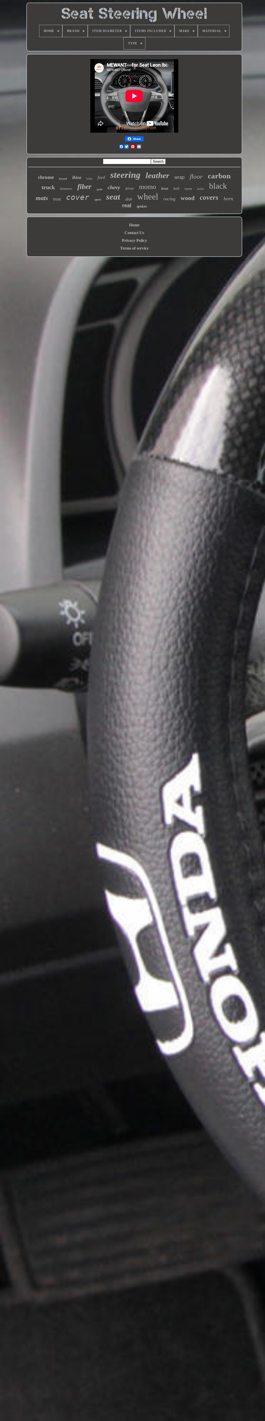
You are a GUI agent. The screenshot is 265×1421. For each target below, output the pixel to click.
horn (228, 198)
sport (97, 199)
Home (134, 225)
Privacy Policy (134, 240)
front (57, 199)
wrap (179, 177)
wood (188, 198)
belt (176, 188)
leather (157, 175)
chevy (114, 187)
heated (63, 178)
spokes (142, 206)
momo (147, 186)
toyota (188, 188)
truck (48, 187)
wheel (147, 196)
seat (113, 196)
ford (101, 177)
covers (209, 197)
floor (196, 176)
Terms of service (134, 248)
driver (129, 188)
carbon (219, 176)
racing (169, 198)
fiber (84, 186)
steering (125, 175)
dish (128, 199)
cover (77, 197)
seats (200, 188)
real (126, 205)
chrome (46, 177)
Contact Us (134, 233)
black (218, 185)
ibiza (76, 177)
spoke (99, 189)
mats (42, 198)
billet (89, 178)
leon (164, 188)
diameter (66, 188)
